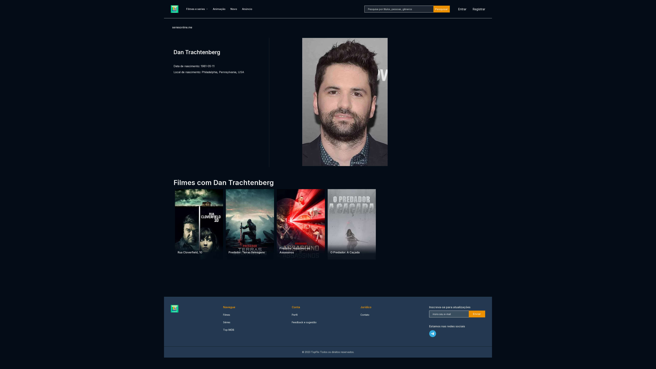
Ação (243, 245)
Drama (181, 245)
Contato (364, 314)
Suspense (192, 245)
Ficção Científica (296, 241)
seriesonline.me (182, 27)
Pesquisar (441, 9)
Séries (226, 322)
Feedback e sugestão (304, 322)
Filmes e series (195, 9)
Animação (219, 9)
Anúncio (247, 9)
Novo (233, 9)
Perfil (295, 314)
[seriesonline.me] (175, 9)
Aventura (233, 245)
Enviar (477, 313)
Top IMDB (228, 329)
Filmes (226, 314)
